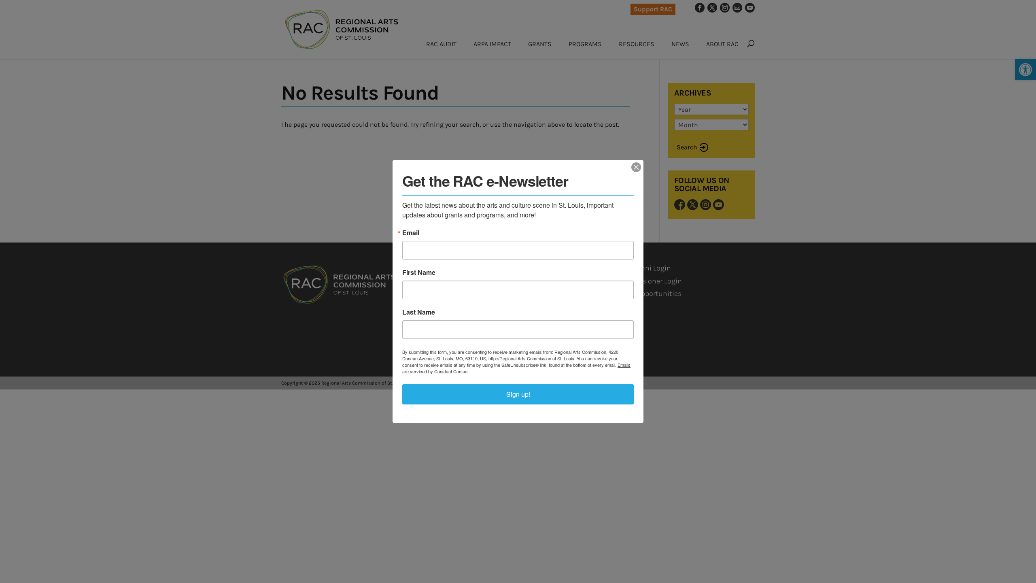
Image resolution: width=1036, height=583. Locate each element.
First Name (418, 272)
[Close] (636, 167)
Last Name (418, 312)
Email (410, 233)
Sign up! (518, 394)
